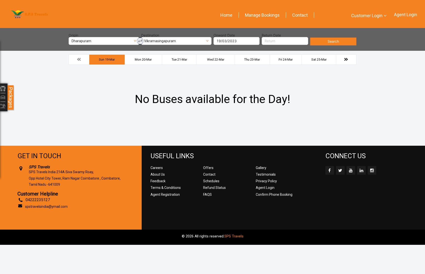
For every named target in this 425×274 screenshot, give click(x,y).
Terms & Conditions (166, 188)
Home (226, 15)
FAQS (207, 194)
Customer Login (366, 15)
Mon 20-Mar (143, 59)
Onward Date (224, 35)
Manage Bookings (262, 15)
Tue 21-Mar (179, 59)
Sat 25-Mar (319, 59)
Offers (208, 168)
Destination (150, 35)
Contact (300, 15)
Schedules (211, 181)
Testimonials (266, 174)
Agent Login (405, 14)
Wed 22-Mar (215, 59)
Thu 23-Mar (252, 59)
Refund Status (214, 188)
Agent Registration (165, 194)
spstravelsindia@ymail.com (46, 207)
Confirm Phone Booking (274, 194)
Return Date (271, 35)
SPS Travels (233, 236)
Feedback (158, 181)
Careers (157, 168)
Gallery (261, 168)
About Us (158, 174)
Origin (73, 35)
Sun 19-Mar (107, 59)
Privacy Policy (266, 181)
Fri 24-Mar (286, 59)
